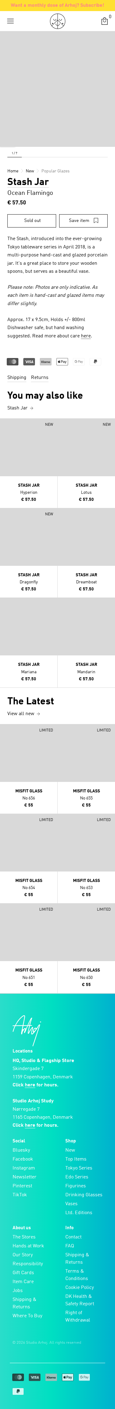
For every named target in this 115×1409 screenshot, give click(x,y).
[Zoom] (7, 139)
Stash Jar (28, 182)
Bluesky (21, 1150)
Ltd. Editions (78, 1212)
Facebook (23, 1159)
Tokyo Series (78, 1168)
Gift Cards (23, 1272)
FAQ (69, 1246)
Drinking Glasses (83, 1195)
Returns (39, 377)
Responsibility (28, 1264)
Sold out (32, 221)
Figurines (75, 1186)
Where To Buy (27, 1316)
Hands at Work (28, 1246)
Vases (71, 1204)
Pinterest (22, 1186)
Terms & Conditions (76, 1275)
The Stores (24, 1237)
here (86, 336)
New (70, 1150)
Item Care (23, 1281)
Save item (79, 221)
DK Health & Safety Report (79, 1300)
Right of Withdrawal (77, 1316)
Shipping (16, 377)
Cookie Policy (79, 1287)
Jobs (18, 1290)
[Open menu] (10, 21)
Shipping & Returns (24, 1303)
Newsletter (24, 1177)
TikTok (20, 1195)
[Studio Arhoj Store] (57, 21)
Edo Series (76, 1177)
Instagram (24, 1168)
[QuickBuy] (5, 424)
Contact (73, 1237)
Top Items (75, 1159)
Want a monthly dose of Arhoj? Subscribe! (57, 5)
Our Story (23, 1255)
